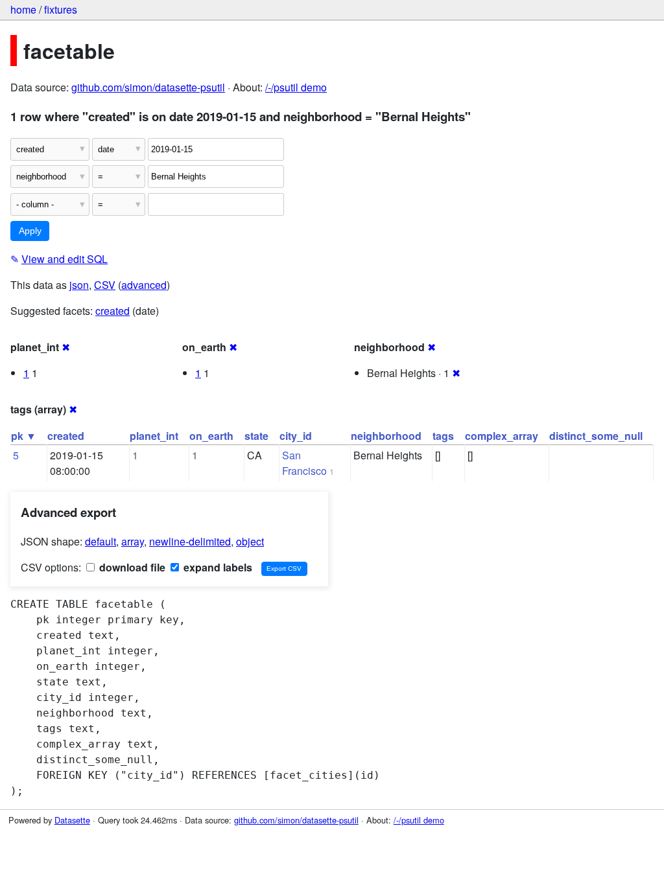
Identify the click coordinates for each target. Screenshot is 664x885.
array (132, 541)
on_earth (211, 435)
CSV (104, 284)
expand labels (216, 567)
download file (131, 567)
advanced (144, 284)
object (250, 541)
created (112, 310)
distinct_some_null (596, 435)
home (23, 9)
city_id (295, 435)
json (79, 284)
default (100, 541)
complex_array (501, 435)
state (256, 435)
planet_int (154, 435)
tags (443, 435)
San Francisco (304, 463)
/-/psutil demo (296, 87)
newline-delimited (190, 541)
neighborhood (386, 435)
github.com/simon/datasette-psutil (148, 87)
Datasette (72, 820)
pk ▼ (23, 435)
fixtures (60, 9)
